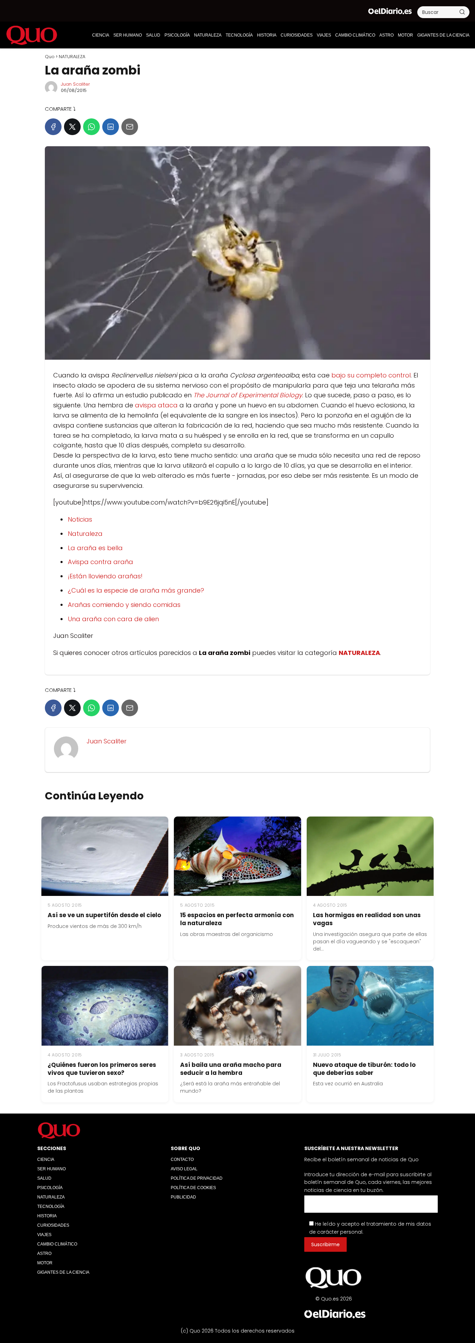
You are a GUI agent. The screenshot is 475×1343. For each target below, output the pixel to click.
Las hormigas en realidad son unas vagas (367, 919)
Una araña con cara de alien (113, 619)
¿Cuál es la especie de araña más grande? (136, 590)
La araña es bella (95, 548)
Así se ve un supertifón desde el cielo (104, 915)
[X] (72, 126)
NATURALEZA (208, 35)
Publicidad (183, 1197)
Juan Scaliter (75, 84)
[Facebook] (53, 126)
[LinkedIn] (110, 126)
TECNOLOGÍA (239, 35)
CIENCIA (100, 35)
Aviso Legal (184, 1168)
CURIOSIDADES (297, 35)
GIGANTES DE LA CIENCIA (443, 35)
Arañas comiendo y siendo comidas (124, 604)
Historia (266, 35)
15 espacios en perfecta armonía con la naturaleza (237, 919)
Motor (405, 35)
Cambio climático (355, 35)
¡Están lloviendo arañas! (105, 576)
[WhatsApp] (91, 126)
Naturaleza (85, 533)
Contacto (182, 1159)
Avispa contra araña (100, 561)
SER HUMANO (127, 35)
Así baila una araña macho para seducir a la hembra (230, 1069)
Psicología (177, 35)
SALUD (153, 35)
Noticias (80, 519)
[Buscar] (462, 11)
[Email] (129, 126)
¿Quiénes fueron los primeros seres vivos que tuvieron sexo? (102, 1069)
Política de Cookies (193, 1187)
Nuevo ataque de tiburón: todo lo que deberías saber (364, 1069)
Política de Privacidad (197, 1178)
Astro (386, 35)
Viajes (324, 35)
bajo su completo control (371, 375)
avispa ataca (156, 405)
